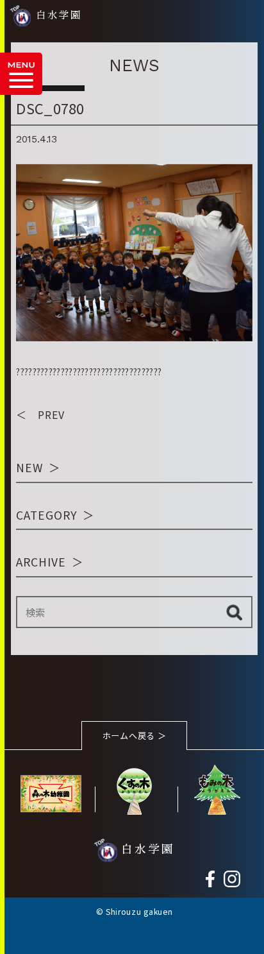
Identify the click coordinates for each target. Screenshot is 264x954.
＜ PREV (40, 414)
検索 (234, 612)
